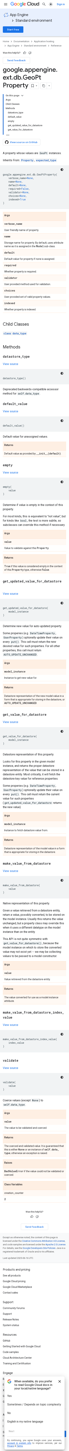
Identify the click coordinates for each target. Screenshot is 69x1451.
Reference (56, 45)
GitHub (6, 1340)
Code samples (11, 1352)
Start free (13, 29)
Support (7, 1313)
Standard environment (34, 20)
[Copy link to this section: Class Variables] (26, 1184)
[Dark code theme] (62, 169)
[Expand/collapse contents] (22, 95)
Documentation (21, 41)
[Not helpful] (30, 53)
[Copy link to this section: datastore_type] (33, 357)
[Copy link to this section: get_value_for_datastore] (50, 715)
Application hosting (44, 41)
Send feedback (16, 60)
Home (6, 41)
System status (11, 1325)
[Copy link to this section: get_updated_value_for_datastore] (6, 586)
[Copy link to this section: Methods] (23, 347)
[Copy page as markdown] (44, 86)
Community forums (14, 1308)
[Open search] (44, 4)
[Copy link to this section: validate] (21, 1061)
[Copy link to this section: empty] (16, 465)
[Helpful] (24, 53)
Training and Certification (17, 1363)
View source (10, 364)
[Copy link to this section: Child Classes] (32, 324)
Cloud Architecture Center (17, 1357)
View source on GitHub (24, 142)
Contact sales (10, 1292)
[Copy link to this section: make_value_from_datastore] (54, 864)
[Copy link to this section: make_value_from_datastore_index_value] (15, 1018)
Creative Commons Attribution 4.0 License (43, 1241)
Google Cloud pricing (14, 1281)
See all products (12, 1275)
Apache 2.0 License (55, 1244)
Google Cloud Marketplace (17, 1287)
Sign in (61, 4)
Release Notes (11, 1319)
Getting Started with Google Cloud (22, 1346)
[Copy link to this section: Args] (13, 215)
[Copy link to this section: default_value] (30, 404)
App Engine (19, 15)
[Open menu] (5, 4)
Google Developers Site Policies (39, 1248)
